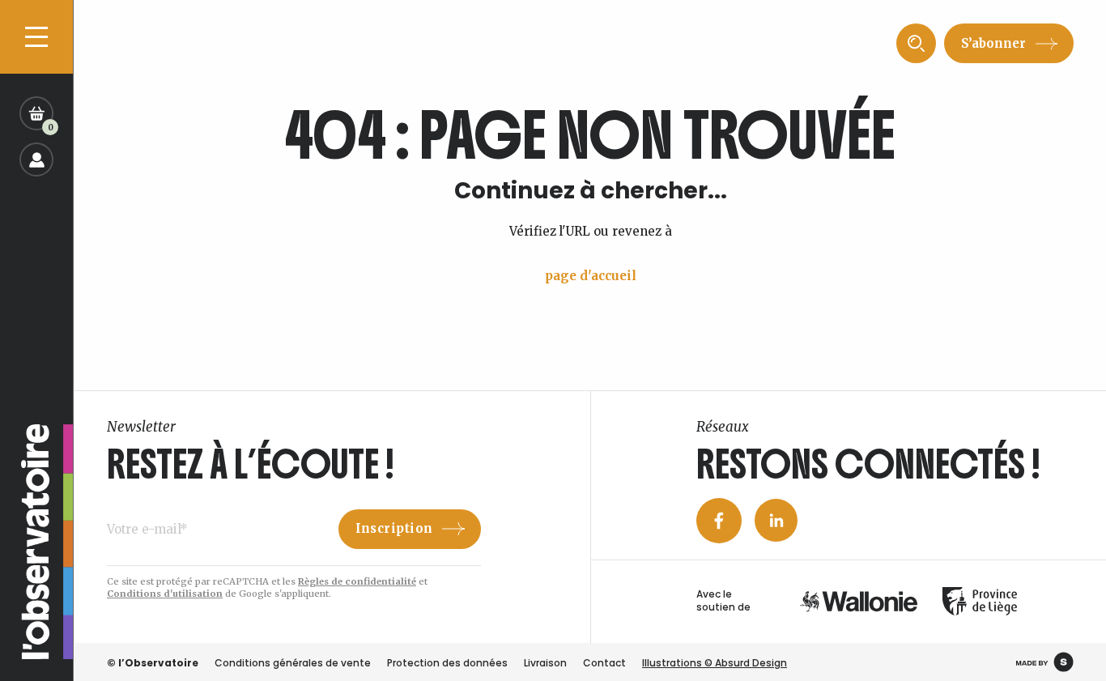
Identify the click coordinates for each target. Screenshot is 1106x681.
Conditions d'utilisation (165, 593)
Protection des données (447, 663)
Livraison (545, 663)
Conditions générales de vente (293, 663)
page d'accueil (590, 275)
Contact (604, 663)
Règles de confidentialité (357, 581)
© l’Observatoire (152, 663)
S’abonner (993, 43)
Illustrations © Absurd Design (714, 663)
